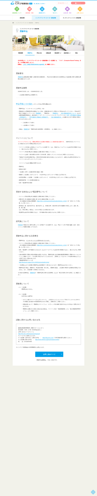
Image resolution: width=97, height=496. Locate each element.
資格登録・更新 (29, 13)
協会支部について (64, 3)
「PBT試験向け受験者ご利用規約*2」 (38, 117)
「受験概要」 (38, 113)
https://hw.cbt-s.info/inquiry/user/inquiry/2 (29, 333)
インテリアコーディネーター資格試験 (24, 22)
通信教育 (57, 53)
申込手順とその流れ (24, 104)
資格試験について (16, 13)
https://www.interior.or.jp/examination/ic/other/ (47, 339)
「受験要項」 (55, 113)
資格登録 (66, 53)
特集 (76, 53)
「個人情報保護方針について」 (68, 113)
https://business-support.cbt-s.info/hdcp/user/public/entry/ (34, 262)
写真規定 (20, 225)
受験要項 (20, 77)
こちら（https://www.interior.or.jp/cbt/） (34, 64)
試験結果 (48, 53)
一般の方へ (55, 13)
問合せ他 (39, 53)
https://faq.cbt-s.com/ (48, 337)
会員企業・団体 (67, 13)
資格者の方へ (42, 13)
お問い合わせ (80, 13)
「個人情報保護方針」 (56, 117)
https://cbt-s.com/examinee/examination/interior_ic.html (51, 201)
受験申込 (30, 53)
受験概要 (20, 53)
